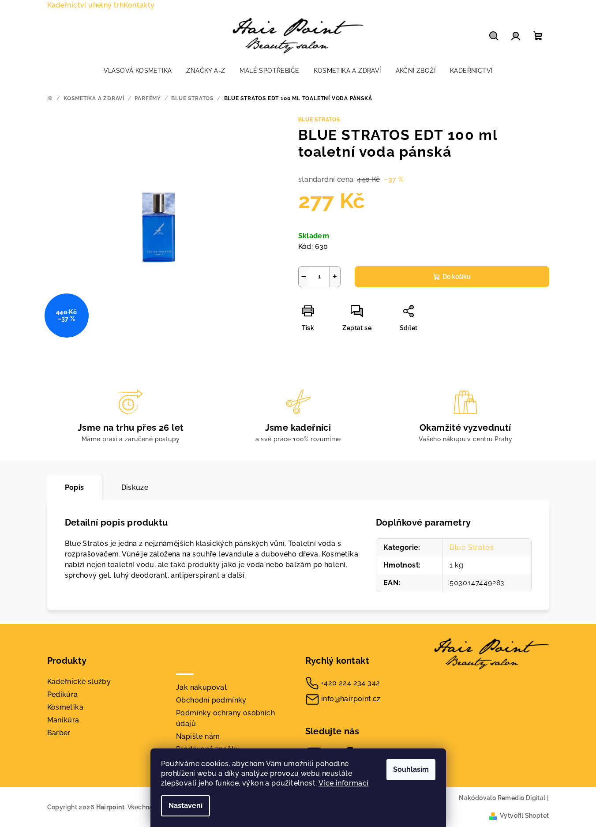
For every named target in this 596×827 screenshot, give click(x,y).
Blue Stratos (319, 120)
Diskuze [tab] (135, 487)
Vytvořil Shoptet (524, 815)
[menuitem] (138, 70)
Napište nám (198, 736)
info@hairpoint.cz (351, 699)
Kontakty (139, 5)
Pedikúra (62, 694)
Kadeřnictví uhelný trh (85, 5)
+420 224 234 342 (350, 683)
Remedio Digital (522, 797)
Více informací (344, 783)
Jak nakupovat (201, 687)
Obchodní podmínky (211, 700)
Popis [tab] (74, 487)
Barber (59, 733)
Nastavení (185, 805)
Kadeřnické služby (79, 681)
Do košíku (456, 276)
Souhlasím (411, 769)
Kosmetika (65, 707)
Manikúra (63, 720)
